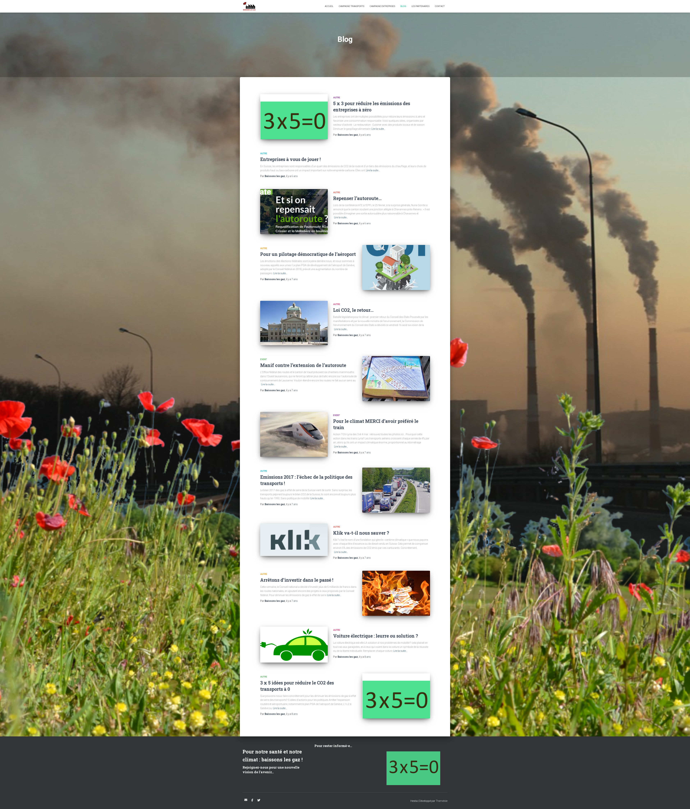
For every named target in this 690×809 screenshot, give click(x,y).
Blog (403, 6)
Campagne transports (351, 6)
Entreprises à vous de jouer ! (290, 159)
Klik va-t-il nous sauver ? (361, 533)
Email (246, 800)
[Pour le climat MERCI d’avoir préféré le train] (294, 434)
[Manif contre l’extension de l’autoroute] (396, 378)
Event (263, 359)
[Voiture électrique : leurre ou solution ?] (294, 645)
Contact (440, 6)
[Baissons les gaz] (249, 6)
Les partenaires (420, 6)
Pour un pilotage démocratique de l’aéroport (308, 254)
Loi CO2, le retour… (353, 310)
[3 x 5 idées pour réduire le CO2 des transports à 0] (396, 695)
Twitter (259, 800)
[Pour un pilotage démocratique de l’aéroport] (396, 267)
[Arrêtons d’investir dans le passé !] (396, 593)
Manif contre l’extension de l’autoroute (303, 365)
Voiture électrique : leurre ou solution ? (375, 636)
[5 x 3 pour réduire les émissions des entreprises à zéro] (294, 116)
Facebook (252, 800)
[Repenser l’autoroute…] (294, 211)
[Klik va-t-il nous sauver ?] (294, 539)
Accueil (329, 6)
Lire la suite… (378, 128)
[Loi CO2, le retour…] (294, 323)
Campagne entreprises (382, 6)
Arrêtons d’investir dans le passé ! (296, 580)
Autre (336, 97)
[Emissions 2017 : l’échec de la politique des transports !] (396, 490)
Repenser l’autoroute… (357, 198)
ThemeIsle (441, 800)
